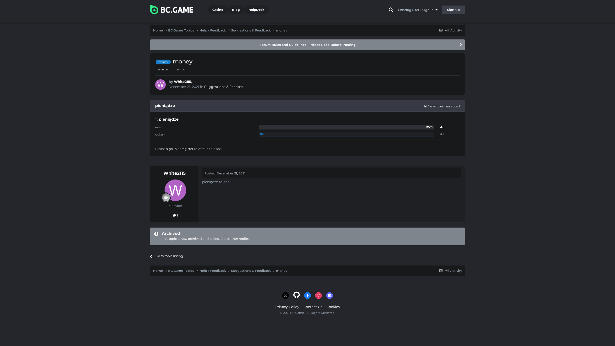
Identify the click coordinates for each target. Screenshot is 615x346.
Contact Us (312, 307)
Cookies (333, 307)
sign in (171, 149)
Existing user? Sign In (417, 10)
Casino (217, 10)
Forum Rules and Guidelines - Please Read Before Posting (308, 45)
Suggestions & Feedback (225, 87)
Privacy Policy (287, 307)
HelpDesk (256, 10)
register (187, 149)
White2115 (182, 82)
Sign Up (453, 10)
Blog (236, 10)
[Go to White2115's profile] (160, 84)
